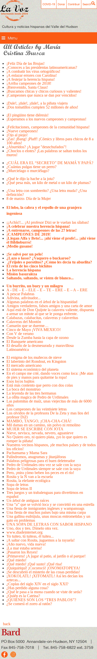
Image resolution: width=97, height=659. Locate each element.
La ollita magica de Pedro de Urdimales (37, 397)
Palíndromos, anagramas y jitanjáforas (36, 457)
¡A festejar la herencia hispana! (30, 79)
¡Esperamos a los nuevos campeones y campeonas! (46, 119)
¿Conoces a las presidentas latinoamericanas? (41, 67)
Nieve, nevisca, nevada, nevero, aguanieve (39, 433)
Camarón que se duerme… (27, 326)
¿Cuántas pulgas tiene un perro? (31, 167)
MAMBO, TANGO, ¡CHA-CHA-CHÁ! (38, 421)
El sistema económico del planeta (32, 369)
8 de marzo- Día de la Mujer (28, 198)
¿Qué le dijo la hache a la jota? (30, 179)
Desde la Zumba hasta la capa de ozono (37, 337)
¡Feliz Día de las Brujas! (25, 63)
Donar (61, 4)
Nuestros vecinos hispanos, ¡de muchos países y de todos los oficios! (51, 447)
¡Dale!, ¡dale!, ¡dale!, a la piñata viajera (37, 103)
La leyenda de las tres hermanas (32, 393)
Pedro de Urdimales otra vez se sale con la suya (43, 465)
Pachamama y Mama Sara (26, 453)
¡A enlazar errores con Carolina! (31, 75)
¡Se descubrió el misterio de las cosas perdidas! (43, 572)
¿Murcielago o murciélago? (28, 171)
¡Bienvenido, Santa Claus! (27, 87)
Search (87, 4)
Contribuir (74, 4)
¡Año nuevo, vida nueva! (26, 544)
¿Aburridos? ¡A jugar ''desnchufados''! (36, 147)
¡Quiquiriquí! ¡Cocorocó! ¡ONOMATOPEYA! (43, 568)
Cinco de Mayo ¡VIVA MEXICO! (33, 330)
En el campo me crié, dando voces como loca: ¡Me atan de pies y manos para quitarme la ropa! (49, 375)
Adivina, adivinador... (23, 298)
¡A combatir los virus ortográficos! (33, 71)
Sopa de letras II (19, 488)
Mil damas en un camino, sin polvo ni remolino (43, 425)
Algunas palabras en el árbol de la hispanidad (41, 302)
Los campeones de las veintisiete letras (37, 409)
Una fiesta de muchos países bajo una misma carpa (46, 512)
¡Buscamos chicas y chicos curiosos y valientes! (43, 91)
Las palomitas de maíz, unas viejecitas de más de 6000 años (49, 403)
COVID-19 (49, 4)
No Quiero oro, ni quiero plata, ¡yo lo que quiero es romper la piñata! (46, 439)
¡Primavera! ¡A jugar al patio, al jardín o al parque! (46, 556)
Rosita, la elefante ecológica (28, 480)
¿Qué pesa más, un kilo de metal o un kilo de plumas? (48, 183)
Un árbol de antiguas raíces (27, 500)
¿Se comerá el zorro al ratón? (29, 604)
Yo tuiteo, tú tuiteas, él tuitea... (30, 536)
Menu (12, 38)
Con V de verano (20, 333)
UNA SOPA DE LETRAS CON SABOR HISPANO (49, 524)
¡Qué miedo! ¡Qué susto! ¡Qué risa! (34, 564)
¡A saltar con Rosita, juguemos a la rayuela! (40, 540)
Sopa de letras (17, 484)
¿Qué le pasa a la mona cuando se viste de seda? (44, 592)
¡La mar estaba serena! (24, 548)
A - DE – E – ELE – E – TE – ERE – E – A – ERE (47, 290)
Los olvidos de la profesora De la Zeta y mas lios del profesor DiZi (47, 415)
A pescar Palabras (20, 294)
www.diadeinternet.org (24, 532)
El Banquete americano (24, 341)
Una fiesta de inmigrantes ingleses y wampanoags (45, 508)
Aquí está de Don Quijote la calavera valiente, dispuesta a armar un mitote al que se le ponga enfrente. (50, 312)
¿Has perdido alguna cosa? (27, 588)
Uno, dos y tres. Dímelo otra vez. (32, 528)
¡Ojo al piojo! (17, 135)
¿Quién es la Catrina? (23, 596)
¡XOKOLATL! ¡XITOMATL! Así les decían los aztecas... (44, 578)
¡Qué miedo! (16, 560)
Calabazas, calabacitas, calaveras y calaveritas (42, 318)
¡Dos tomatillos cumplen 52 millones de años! (42, 107)
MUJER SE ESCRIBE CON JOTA (34, 429)
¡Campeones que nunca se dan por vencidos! (41, 95)
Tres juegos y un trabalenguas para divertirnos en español (44, 494)
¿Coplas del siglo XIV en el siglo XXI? (37, 584)
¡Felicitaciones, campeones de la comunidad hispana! (48, 127)
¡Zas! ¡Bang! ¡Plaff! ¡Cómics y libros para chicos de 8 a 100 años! (50, 141)
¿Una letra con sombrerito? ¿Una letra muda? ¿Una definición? (46, 192)
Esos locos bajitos (20, 381)
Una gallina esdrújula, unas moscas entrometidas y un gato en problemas (48, 518)
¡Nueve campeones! (22, 131)
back (6, 624)
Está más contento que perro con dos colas (39, 385)
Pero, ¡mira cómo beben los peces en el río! (40, 473)
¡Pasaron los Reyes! (22, 552)
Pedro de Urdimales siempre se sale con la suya (43, 469)
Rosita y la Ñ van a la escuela (29, 477)
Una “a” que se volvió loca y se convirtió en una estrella (50, 504)
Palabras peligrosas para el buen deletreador (40, 461)
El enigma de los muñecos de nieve (34, 357)
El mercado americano (24, 365)
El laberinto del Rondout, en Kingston (36, 361)
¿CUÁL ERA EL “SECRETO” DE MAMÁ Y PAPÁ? (49, 163)
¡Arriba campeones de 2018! (28, 83)
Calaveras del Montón (23, 322)
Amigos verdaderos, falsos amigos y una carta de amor (49, 306)
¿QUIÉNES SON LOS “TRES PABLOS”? (41, 600)
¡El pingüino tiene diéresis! (27, 115)
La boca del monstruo (23, 389)
